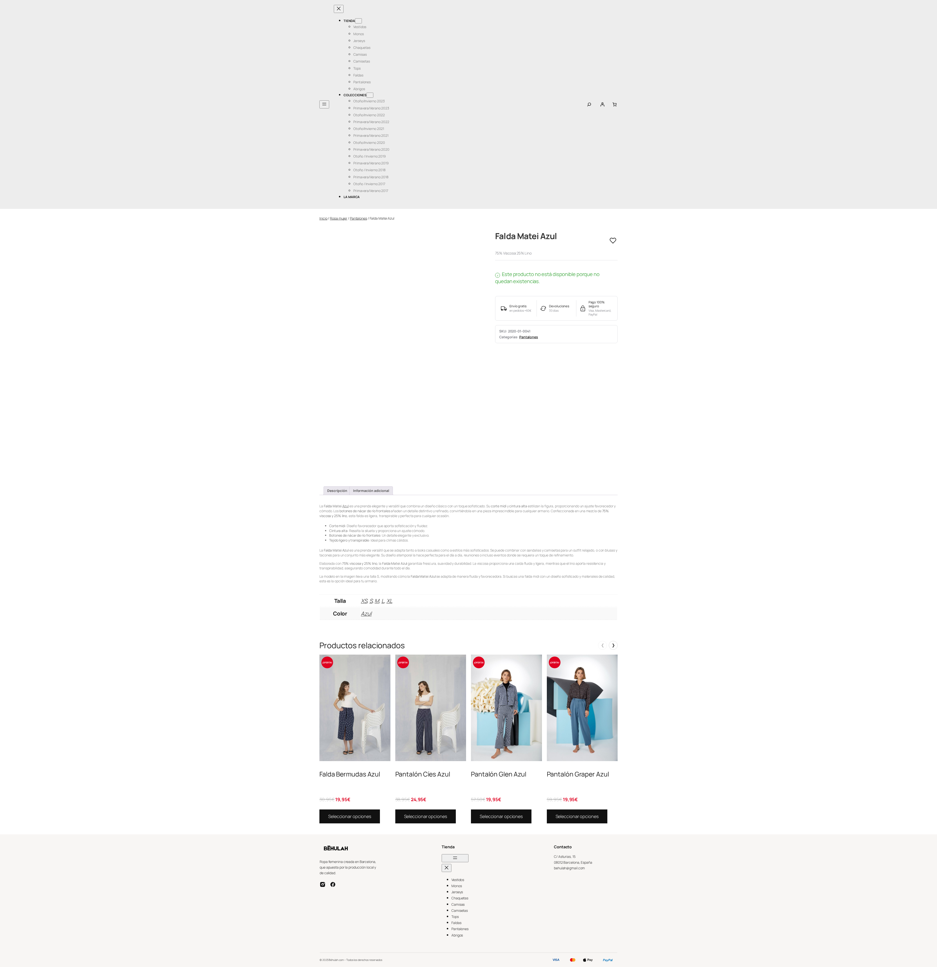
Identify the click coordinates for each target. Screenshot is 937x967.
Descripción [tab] (337, 490)
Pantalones (358, 218)
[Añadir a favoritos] (613, 241)
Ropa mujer (338, 218)
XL (389, 601)
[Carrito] (614, 104)
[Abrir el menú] (324, 104)
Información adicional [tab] (371, 490)
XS (364, 601)
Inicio (323, 218)
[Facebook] (333, 884)
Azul (345, 506)
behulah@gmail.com (569, 868)
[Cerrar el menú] (339, 9)
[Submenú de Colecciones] (370, 95)
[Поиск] (589, 104)
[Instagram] (323, 884)
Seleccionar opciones (349, 816)
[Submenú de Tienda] (358, 20)
